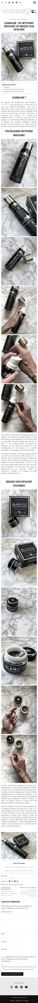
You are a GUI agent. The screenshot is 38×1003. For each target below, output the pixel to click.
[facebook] (16, 987)
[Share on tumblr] (17, 881)
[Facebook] (13, 3)
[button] (35, 2)
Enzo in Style (21, 997)
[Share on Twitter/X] (12, 881)
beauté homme (8, 884)
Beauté (25, 19)
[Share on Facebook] (9, 881)
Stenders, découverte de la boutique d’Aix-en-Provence (28, 892)
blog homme (18, 884)
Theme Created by (19, 1000)
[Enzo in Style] (19, 11)
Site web (4, 949)
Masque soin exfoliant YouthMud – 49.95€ (19, 871)
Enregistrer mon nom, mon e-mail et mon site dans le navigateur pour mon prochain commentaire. (18, 959)
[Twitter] (2, 3)
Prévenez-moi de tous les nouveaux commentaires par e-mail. (19, 967)
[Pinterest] (9, 3)
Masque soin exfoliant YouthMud (14, 91)
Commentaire (6, 912)
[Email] (16, 3)
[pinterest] (21, 987)
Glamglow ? (7, 87)
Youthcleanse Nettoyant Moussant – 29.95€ (19, 867)
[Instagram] (6, 3)
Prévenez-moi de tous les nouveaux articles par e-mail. (18, 969)
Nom (3, 934)
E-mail (4, 941)
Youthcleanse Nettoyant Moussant (14, 89)
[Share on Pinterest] (15, 881)
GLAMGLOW (5, 105)
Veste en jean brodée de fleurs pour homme (9, 891)
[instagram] (12, 987)
